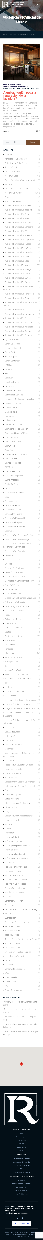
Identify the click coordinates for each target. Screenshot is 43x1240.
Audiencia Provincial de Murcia (15, 86)
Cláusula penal (11, 407)
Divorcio (8, 564)
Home (5, 34)
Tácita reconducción (14, 926)
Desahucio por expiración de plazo (19, 535)
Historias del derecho (14, 657)
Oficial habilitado (12, 807)
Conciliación (10, 450)
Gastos (8, 632)
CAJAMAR (9, 386)
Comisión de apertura (14, 424)
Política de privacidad (21, 1232)
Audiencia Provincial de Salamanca (19, 298)
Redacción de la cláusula (16, 879)
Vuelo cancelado (12, 977)
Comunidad (10, 446)
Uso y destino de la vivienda (17, 956)
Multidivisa (9, 760)
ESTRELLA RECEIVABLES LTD (21, 1184)
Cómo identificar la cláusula (17, 433)
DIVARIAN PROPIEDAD (21, 1191)
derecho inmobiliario (13, 514)
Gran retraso (10, 640)
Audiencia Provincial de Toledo (17, 318)
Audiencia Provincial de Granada (18, 235)
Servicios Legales (21, 1137)
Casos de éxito (21, 1140)
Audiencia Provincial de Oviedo (17, 282)
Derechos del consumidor (16, 518)
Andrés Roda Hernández (30, 89)
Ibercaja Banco (11, 662)
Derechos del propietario (15, 526)
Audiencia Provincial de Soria (17, 310)
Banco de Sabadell (13, 348)
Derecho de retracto (13, 505)
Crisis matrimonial (12, 471)
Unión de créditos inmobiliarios (18, 952)
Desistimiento (10, 555)
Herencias (9, 649)
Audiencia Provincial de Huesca (18, 244)
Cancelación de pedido (14, 390)
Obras (7, 790)
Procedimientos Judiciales (21, 1159)
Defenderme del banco (14, 493)
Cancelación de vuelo (14, 395)
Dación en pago (11, 484)
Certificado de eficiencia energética (19, 399)
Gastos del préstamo (14, 636)
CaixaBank (9, 378)
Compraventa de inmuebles (21, 1162)
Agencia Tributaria (12, 167)
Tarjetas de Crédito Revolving (21, 1172)
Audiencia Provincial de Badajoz (18, 210)
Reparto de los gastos (15, 888)
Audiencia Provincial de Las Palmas (20, 252)
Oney (7, 811)
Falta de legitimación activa (17, 606)
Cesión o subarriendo (14, 403)
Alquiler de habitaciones (15, 171)
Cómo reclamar (12, 437)
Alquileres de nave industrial (16, 188)
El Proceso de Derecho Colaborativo (20, 581)
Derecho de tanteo (13, 509)
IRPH (7, 683)
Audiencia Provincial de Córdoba (18, 231)
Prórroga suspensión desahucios (19, 845)
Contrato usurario (12, 458)
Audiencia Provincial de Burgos (18, 222)
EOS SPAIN (21, 1180)
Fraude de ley (11, 623)
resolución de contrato (15, 892)
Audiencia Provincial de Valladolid (19, 327)
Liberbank (9, 740)
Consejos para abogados (16, 454)
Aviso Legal (9, 1232)
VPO (7, 973)
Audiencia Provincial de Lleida (17, 261)
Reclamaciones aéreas (14, 871)
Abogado (9, 154)
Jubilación (9, 687)
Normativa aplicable (13, 773)
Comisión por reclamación (16, 429)
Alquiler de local (11, 176)
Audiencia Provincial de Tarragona (19, 314)
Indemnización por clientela (16, 674)
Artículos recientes (13, 201)
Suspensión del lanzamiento (17, 922)
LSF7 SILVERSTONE (13, 744)
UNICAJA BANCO (12, 948)
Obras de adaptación (14, 794)
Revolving (9, 896)
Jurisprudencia (11, 696)
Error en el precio (12, 585)
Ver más (6, 131)
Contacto (21, 1150)
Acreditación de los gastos (16, 159)
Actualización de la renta (16, 163)
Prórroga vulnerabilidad (15, 854)
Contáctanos (20, 1224)
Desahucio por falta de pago (17, 539)
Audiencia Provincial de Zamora (18, 331)
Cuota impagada (12, 480)
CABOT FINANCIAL (21, 1194)
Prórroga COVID (12, 837)
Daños (7, 488)
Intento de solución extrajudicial (18, 679)
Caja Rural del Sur (12, 382)
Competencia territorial (14, 441)
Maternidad (9, 749)
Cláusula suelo (11, 412)
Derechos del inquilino (14, 522)
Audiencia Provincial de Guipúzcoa (19, 239)
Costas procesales (13, 463)
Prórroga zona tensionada (16, 858)
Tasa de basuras (12, 935)
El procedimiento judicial (15, 576)
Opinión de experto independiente (19, 816)
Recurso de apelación (14, 875)
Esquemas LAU (11, 589)
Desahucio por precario (15, 551)
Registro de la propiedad (15, 884)
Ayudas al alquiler (12, 339)
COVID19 (9, 467)
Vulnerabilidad (10, 981)
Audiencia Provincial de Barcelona (19, 214)
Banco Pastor (11, 352)
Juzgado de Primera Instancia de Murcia (22, 708)
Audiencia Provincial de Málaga (18, 269)
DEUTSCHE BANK (12, 559)
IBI (6, 666)
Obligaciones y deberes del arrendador (21, 782)
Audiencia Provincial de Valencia (18, 322)
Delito (7, 497)
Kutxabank (9, 727)
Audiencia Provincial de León (17, 256)
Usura (7, 960)
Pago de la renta (12, 820)
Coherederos (10, 420)
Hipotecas (9, 653)
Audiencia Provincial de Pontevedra (19, 294)
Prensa (8, 828)
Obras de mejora (12, 799)
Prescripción (10, 833)
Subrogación (10, 918)
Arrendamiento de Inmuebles (21, 1165)
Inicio (21, 1133)
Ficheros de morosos (14, 619)
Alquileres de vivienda (12, 84)
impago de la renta (13, 670)
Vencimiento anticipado (15, 969)
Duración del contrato (14, 568)
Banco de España (12, 344)
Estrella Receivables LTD (15, 593)
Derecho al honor (12, 501)
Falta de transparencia (14, 610)
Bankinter (9, 369)
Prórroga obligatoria (13, 841)
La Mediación (10, 736)
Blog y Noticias (21, 1147)
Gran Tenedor (10, 644)
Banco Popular (11, 356)
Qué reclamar (11, 862)
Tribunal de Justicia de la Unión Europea (22, 939)
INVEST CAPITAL (21, 1187)
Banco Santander (12, 361)
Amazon (8, 197)
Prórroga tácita (12, 850)
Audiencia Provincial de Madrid (18, 265)
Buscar (33, 142)
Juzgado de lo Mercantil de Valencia (20, 700)
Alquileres (9, 184)
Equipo (21, 1144)
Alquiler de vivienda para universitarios (21, 180)
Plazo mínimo (10, 824)
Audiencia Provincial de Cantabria (19, 227)
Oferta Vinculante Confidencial (17, 803)
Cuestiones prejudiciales (15, 476)
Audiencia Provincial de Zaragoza (19, 335)
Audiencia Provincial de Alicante (18, 205)
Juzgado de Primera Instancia (17, 704)
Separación (10, 905)
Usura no (9, 964)
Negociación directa (13, 769)
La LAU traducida (12, 732)
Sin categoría (10, 913)
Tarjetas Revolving (12, 931)
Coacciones (10, 416)
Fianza (7, 615)
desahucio (9, 531)
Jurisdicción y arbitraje (14, 691)
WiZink (7, 986)
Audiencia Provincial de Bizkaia (18, 218)
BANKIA (8, 365)
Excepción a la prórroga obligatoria (20, 598)
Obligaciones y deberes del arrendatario (21, 786)
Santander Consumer (14, 901)
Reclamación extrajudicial (16, 867)
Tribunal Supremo (12, 943)
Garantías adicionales (14, 627)
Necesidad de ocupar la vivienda (19, 765)
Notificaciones (11, 777)
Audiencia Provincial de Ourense (18, 278)
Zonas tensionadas (13, 990)
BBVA (7, 373)
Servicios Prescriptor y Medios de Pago (21, 909)
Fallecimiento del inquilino (15, 602)
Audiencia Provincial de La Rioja (18, 248)
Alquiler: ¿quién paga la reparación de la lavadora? (19, 95)
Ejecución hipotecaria (14, 572)
